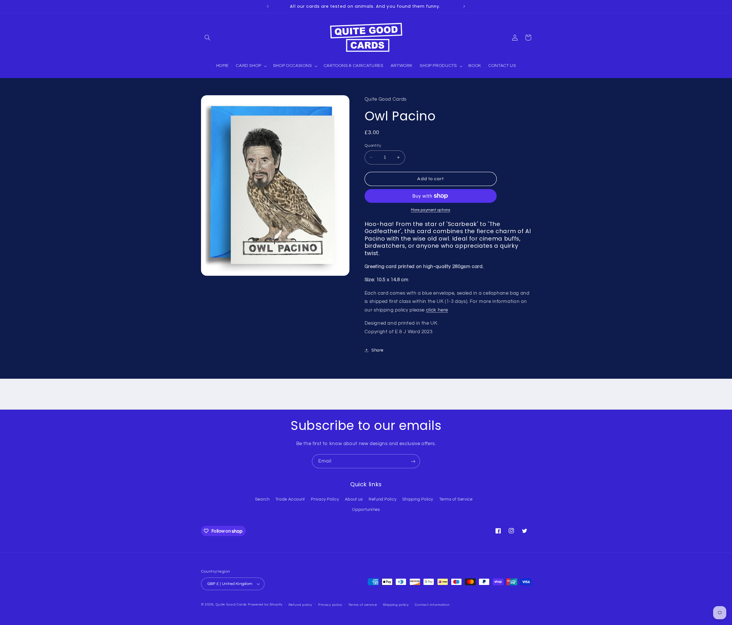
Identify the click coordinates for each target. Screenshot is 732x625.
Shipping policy (396, 604)
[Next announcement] (464, 6)
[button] (207, 37)
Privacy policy (330, 604)
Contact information (432, 604)
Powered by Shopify (265, 604)
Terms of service (362, 604)
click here (437, 310)
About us (354, 499)
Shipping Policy (417, 499)
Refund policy (301, 604)
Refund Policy (382, 499)
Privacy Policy (325, 499)
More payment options (430, 210)
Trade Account (290, 499)
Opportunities (366, 509)
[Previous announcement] (268, 6)
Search (262, 499)
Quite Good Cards (231, 604)
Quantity (373, 146)
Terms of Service (456, 499)
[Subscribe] (413, 461)
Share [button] (377, 350)
